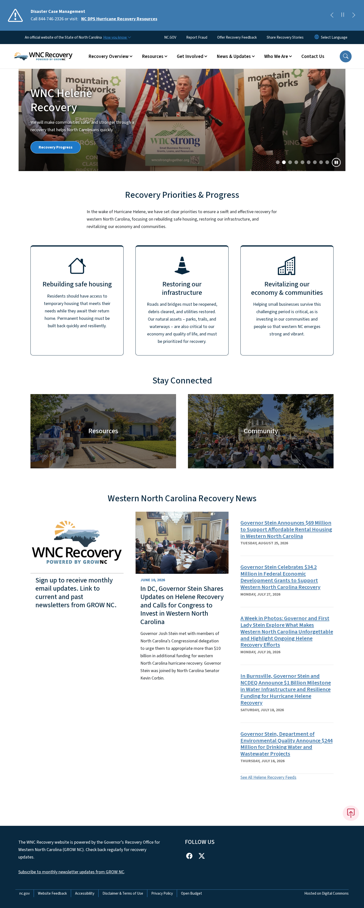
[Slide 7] (321, 162)
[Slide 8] (327, 162)
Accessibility (84, 893)
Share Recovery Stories (285, 37)
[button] (346, 56)
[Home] (43, 50)
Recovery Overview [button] (108, 56)
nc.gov (24, 893)
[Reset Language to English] (316, 37)
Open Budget (191, 893)
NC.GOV (170, 37)
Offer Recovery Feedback (237, 37)
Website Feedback (52, 893)
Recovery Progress (56, 147)
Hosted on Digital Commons (326, 893)
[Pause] (336, 162)
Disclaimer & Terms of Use (123, 893)
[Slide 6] (315, 162)
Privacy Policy (162, 893)
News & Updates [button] (234, 56)
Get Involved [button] (190, 56)
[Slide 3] (296, 162)
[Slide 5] (309, 162)
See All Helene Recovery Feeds (268, 777)
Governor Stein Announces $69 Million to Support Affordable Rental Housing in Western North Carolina (286, 529)
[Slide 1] (284, 162)
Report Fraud (196, 37)
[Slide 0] (278, 162)
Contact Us (312, 56)
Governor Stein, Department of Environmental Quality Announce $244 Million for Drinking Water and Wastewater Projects (286, 744)
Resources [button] (152, 56)
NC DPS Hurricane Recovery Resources (119, 19)
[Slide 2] (290, 162)
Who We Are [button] (276, 56)
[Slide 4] (302, 162)
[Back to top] (351, 813)
